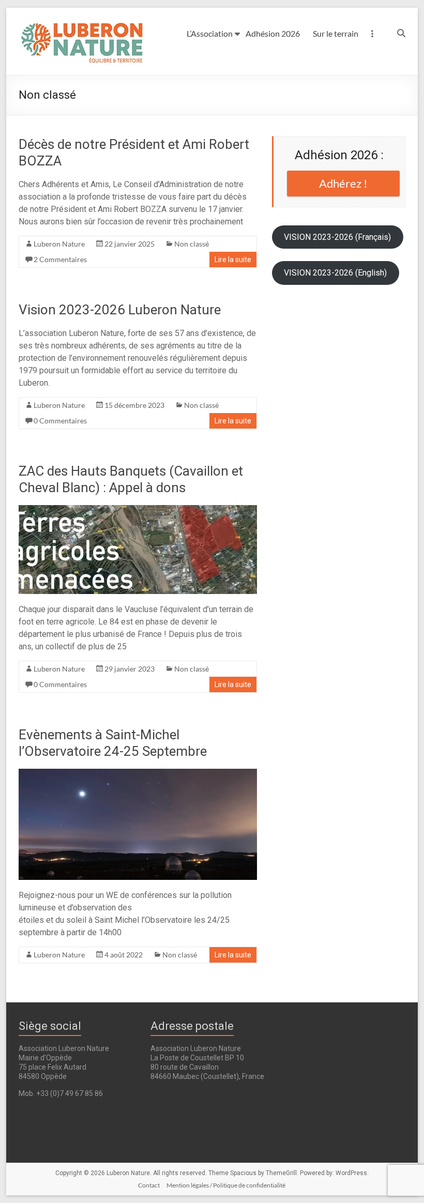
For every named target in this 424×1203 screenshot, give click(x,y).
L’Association (210, 33)
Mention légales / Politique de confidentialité (225, 1185)
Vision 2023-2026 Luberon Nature (120, 309)
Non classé (191, 243)
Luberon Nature (59, 243)
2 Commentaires (60, 259)
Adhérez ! (343, 183)
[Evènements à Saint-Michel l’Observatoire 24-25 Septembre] (137, 774)
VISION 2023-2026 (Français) (337, 237)
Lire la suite (233, 259)
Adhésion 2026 (273, 33)
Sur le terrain (335, 33)
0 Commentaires (60, 420)
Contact (149, 1185)
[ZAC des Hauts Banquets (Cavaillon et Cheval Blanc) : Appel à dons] (137, 510)
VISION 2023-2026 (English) (335, 273)
